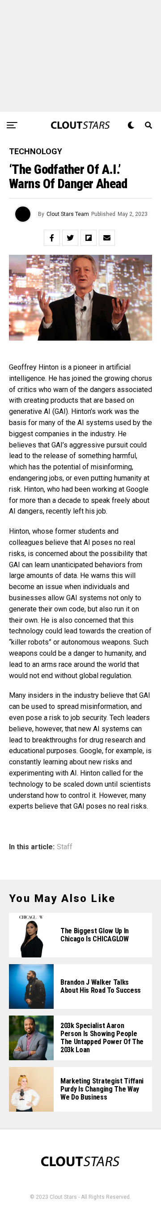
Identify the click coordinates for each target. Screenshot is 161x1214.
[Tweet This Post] (70, 238)
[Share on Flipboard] (88, 238)
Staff (64, 847)
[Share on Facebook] (52, 238)
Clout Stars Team (68, 214)
